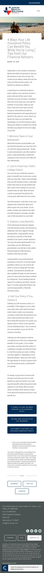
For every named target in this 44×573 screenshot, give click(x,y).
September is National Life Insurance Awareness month (22, 430)
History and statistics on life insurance (22, 420)
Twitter (29, 484)
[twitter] (31, 531)
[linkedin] (35, 531)
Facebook (14, 484)
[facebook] (27, 531)
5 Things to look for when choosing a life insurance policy (22, 409)
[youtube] (40, 531)
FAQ (21, 538)
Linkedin (22, 491)
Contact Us (34, 538)
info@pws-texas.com (10, 523)
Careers (10, 538)
